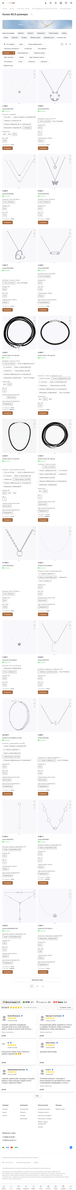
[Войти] (56, 3)
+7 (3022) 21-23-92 (8, 1137)
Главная (5, 1105)
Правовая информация (23, 1162)
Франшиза (23, 1118)
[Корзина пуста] (71, 3)
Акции (4, 1112)
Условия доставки (44, 1109)
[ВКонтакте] (71, 1147)
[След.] (42, 986)
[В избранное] (35, 71)
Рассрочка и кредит (45, 1118)
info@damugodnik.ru (9, 1140)
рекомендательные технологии (40, 1168)
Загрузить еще (37, 980)
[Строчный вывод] (66, 44)
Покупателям (43, 1105)
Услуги (4, 1115)
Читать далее (17, 1178)
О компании (24, 1109)
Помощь (59, 1105)
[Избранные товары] (66, 3)
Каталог (5, 1109)
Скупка (40, 1127)
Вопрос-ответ (60, 1109)
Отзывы (22, 1115)
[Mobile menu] (3, 3)
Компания (24, 1105)
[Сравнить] (35, 74)
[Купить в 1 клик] (35, 77)
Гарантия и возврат (44, 1115)
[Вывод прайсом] (70, 44)
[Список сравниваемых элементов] (61, 3)
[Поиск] (51, 3)
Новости (23, 1112)
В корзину (7, 148)
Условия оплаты (43, 1112)
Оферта (36, 1162)
